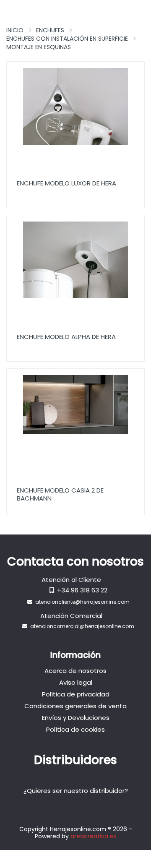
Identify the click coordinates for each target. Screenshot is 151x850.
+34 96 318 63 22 (82, 590)
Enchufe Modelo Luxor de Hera (66, 183)
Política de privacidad (75, 694)
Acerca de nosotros (75, 670)
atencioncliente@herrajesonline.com (82, 601)
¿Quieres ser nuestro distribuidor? (75, 790)
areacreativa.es (93, 836)
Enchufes (50, 30)
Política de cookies (75, 729)
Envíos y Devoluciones (75, 717)
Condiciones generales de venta (75, 705)
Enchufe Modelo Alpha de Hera (66, 336)
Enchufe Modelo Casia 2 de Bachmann (60, 494)
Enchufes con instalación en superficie (67, 38)
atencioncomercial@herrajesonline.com (82, 626)
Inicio (14, 30)
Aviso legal (75, 682)
